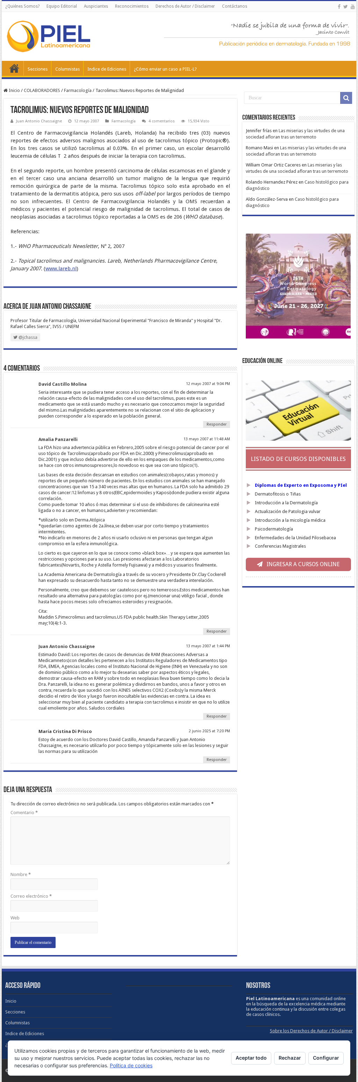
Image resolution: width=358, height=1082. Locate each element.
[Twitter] (346, 6)
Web (15, 917)
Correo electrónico (31, 896)
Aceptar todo (251, 1058)
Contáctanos (234, 6)
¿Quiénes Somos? (22, 6)
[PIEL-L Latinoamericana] (48, 35)
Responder (217, 424)
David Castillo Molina (62, 384)
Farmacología (78, 90)
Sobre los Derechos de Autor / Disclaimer (311, 1030)
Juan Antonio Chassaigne (39, 121)
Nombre (20, 874)
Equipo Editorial (61, 6)
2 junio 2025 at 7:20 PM (209, 731)
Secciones (38, 69)
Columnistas (67, 69)
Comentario (24, 812)
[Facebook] (339, 6)
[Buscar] (346, 98)
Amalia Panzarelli (58, 439)
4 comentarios (162, 121)
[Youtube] (353, 6)
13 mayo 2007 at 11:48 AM (207, 439)
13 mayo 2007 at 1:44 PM (208, 646)
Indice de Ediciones (106, 69)
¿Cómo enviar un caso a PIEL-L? (165, 69)
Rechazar (290, 1058)
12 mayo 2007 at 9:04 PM (208, 384)
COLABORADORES (42, 90)
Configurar (326, 1058)
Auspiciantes (96, 6)
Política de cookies (131, 1065)
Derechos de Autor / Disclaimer (185, 6)
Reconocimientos (132, 6)
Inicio (14, 68)
